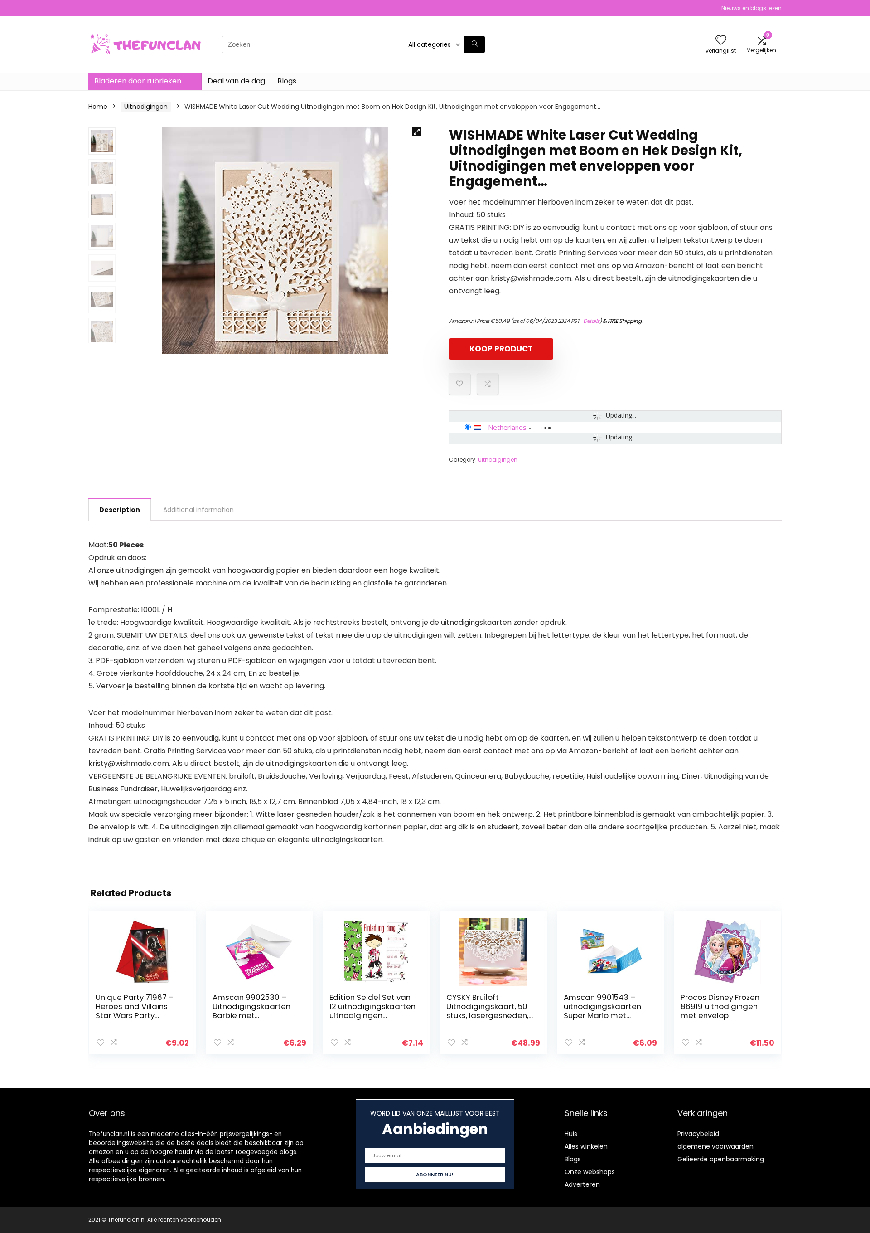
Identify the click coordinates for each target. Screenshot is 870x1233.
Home (97, 106)
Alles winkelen (586, 1146)
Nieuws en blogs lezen (751, 8)
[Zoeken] (474, 44)
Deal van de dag (236, 81)
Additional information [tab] (198, 509)
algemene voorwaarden (715, 1146)
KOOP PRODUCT (501, 348)
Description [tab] (119, 509)
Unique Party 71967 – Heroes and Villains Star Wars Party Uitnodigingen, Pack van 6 (135, 1015)
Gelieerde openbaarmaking (720, 1159)
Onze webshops (590, 1171)
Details (591, 321)
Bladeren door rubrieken (137, 81)
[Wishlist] (720, 40)
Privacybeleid (698, 1133)
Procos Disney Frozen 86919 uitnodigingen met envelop (720, 1006)
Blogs (286, 81)
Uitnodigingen (146, 106)
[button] (416, 131)
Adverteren (582, 1184)
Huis (571, 1133)
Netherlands (507, 427)
